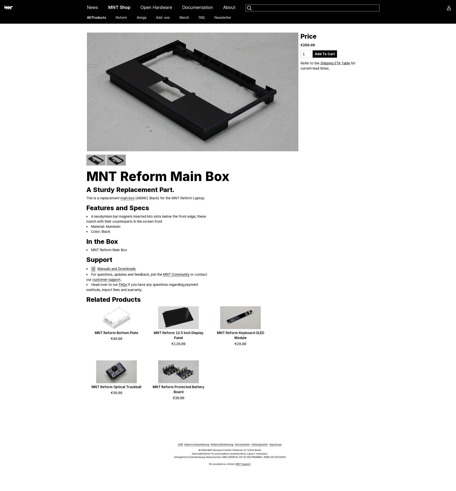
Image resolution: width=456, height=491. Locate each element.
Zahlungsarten (260, 444)
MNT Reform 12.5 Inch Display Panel (178, 335)
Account (449, 8)
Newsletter (222, 17)
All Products (96, 17)
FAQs (123, 285)
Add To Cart (325, 54)
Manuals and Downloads (116, 269)
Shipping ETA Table (335, 63)
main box (127, 198)
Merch (184, 17)
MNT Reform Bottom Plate (116, 333)
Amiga (141, 17)
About (229, 7)
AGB (180, 444)
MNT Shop (119, 7)
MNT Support (243, 464)
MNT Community (176, 274)
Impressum (276, 444)
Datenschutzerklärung (196, 444)
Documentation (197, 7)
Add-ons (163, 17)
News (92, 7)
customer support (106, 280)
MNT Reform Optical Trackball (116, 387)
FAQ (202, 17)
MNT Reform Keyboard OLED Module (240, 335)
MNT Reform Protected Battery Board (178, 389)
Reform (121, 17)
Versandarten (242, 444)
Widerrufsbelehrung (222, 444)
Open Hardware (156, 7)
